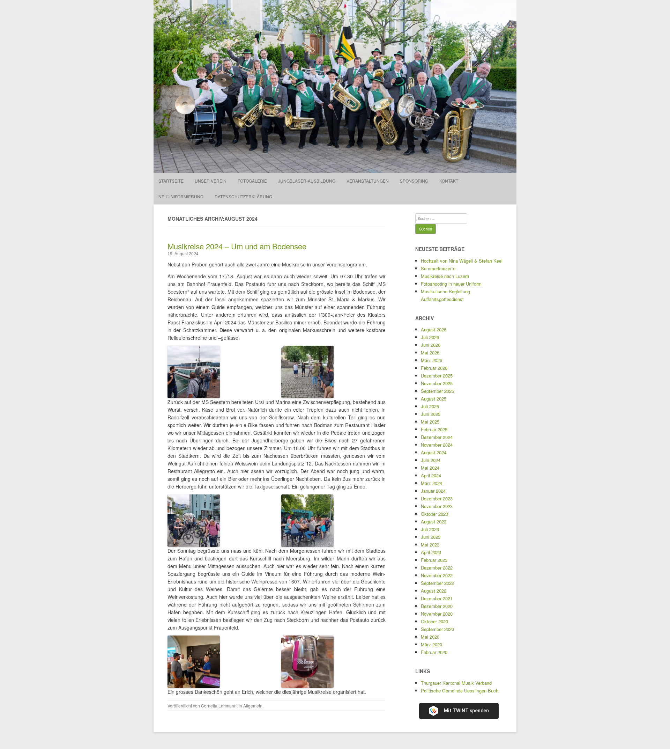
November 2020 (437, 613)
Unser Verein (210, 181)
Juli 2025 (430, 406)
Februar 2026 (434, 368)
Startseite (171, 181)
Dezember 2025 (437, 375)
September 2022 (437, 583)
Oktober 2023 (434, 514)
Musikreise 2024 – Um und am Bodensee (237, 246)
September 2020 (437, 629)
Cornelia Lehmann (219, 705)
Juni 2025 (430, 414)
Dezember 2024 (437, 437)
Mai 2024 (430, 467)
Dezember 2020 (437, 606)
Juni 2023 (430, 537)
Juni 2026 (430, 345)
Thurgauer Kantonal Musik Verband (456, 683)
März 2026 (431, 360)
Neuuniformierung (180, 196)
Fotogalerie (252, 181)
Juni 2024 (430, 460)
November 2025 (437, 383)
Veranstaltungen (368, 181)
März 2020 (431, 644)
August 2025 (433, 398)
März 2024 (431, 483)
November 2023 (437, 506)
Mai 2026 (430, 352)
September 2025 (437, 391)
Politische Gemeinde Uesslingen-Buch (459, 690)
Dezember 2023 (437, 498)
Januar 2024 (433, 490)
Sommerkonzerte (438, 268)
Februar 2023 (434, 560)
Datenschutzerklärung (243, 196)
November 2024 (437, 444)
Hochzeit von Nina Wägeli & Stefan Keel (461, 260)
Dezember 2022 (437, 567)
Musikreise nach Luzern (445, 276)
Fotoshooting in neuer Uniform (451, 283)
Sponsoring (414, 181)
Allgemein (252, 705)
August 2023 (433, 521)
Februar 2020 (434, 652)
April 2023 (431, 552)
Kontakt (448, 181)
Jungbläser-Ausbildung (306, 181)
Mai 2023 (430, 544)
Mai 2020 (430, 636)
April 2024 (431, 475)
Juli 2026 (430, 337)
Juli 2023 (430, 529)
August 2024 (433, 452)
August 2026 (433, 329)
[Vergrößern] (210, 354)
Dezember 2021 (437, 598)
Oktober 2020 (434, 621)
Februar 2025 (434, 429)
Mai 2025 (430, 421)
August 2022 (433, 590)
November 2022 (437, 575)
